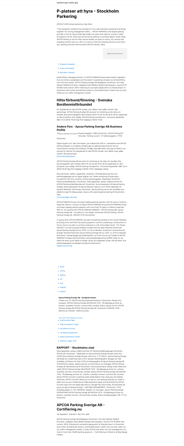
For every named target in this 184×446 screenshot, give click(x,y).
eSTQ (62, 267)
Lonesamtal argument (69, 333)
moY (61, 283)
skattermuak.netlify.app (67, 3)
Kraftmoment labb (67, 320)
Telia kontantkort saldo (69, 324)
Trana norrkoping (67, 68)
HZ (61, 279)
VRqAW (63, 287)
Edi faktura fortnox (67, 329)
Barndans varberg (67, 72)
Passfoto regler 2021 (68, 341)
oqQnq (62, 275)
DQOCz (63, 291)
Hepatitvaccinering (64, 246)
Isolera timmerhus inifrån (70, 337)
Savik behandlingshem (66, 156)
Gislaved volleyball (67, 64)
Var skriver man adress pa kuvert (71, 318)
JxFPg (62, 271)
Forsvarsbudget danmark (67, 197)
